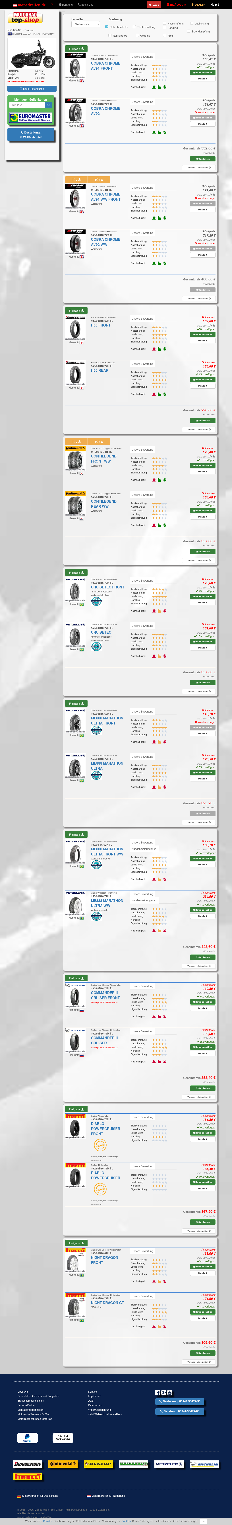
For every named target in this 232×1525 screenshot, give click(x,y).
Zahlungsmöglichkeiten (31, 1400)
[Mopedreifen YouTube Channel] (169, 1393)
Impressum (94, 1396)
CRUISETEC (101, 632)
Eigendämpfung (201, 31)
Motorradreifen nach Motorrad (35, 1419)
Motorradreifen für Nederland (108, 1495)
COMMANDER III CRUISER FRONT (105, 995)
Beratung (67, 4)
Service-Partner (27, 1405)
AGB (91, 1400)
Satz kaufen (204, 158)
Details (201, 78)
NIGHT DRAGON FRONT (104, 1260)
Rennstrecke (120, 35)
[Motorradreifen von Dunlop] (98, 1463)
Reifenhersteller (119, 27)
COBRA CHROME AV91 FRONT (105, 66)
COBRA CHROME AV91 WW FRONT (106, 197)
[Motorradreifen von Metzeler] (169, 1463)
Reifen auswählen (203, 72)
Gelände (145, 35)
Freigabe (75, 49)
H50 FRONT (101, 325)
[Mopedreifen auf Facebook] (157, 1393)
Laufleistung (202, 23)
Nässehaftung (176, 23)
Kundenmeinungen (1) (145, 849)
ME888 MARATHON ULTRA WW (107, 903)
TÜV (75, 180)
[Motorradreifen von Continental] (63, 1463)
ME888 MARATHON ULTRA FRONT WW (107, 851)
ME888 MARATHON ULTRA (107, 766)
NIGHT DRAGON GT (107, 1302)
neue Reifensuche (33, 89)
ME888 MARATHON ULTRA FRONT (107, 720)
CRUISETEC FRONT (107, 587)
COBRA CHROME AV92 (105, 111)
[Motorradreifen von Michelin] (204, 1463)
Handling (173, 28)
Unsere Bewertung (142, 56)
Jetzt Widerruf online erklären (105, 1414)
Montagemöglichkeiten (31, 1409)
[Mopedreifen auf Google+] (163, 1393)
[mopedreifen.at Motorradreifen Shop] (33, 4)
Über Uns (23, 1391)
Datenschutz (95, 1405)
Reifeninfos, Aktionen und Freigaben (38, 1396)
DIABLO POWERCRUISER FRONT (105, 1128)
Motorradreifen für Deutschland (40, 1495)
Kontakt (92, 1391)
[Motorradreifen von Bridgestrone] (28, 1463)
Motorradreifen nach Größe (33, 1414)
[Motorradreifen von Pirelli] (28, 1476)
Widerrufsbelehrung (99, 1409)
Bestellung (87, 4)
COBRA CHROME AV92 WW (105, 242)
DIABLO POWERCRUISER (105, 1175)
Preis (170, 35)
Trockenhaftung (146, 27)
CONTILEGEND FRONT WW (104, 458)
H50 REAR (99, 370)
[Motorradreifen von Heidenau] (134, 1463)
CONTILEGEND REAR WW (104, 504)
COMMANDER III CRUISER (104, 1040)
